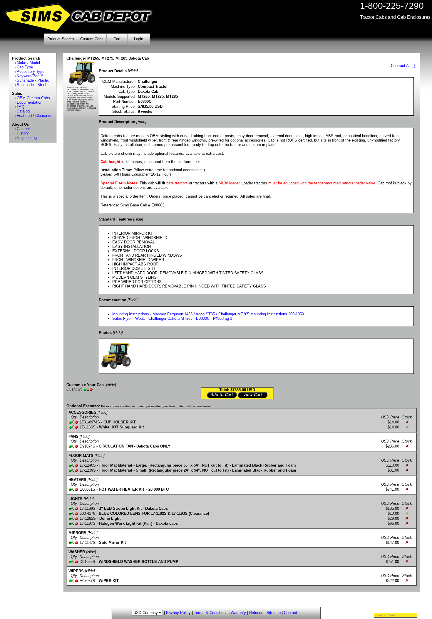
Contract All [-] (403, 65)
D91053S (87, 561)
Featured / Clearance (34, 115)
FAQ (20, 107)
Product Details (113, 71)
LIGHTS (75, 499)
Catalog (23, 111)
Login (138, 39)
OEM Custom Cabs (33, 98)
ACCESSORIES (82, 412)
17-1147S (88, 542)
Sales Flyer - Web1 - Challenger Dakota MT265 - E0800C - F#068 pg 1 (172, 318)
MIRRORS (77, 533)
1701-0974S (90, 422)
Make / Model (28, 62)
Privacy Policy (178, 612)
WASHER (76, 552)
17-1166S (88, 427)
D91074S (87, 446)
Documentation (29, 102)
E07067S (87, 580)
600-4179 (87, 513)
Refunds (256, 612)
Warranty (238, 612)
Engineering (27, 137)
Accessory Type (30, 71)
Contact (23, 129)
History (23, 133)
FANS (73, 436)
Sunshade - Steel (31, 85)
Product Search (60, 39)
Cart (117, 39)
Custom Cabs (91, 39)
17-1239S (88, 470)
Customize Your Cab (85, 385)
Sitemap (274, 612)
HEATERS (77, 479)
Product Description (117, 122)
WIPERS (76, 571)
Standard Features (115, 219)
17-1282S (88, 518)
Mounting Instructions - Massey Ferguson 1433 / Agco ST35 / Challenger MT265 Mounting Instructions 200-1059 (208, 314)
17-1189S (88, 508)
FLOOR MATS (80, 455)
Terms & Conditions (210, 612)
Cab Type (25, 67)
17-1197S (88, 523)
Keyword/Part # (30, 76)
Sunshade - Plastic (33, 80)
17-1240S (88, 465)
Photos (105, 332)
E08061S (87, 489)
